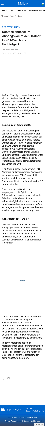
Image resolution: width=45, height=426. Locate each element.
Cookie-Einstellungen (13, 421)
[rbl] (6, 409)
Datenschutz (32, 417)
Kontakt (22, 417)
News (4, 11)
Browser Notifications (32, 421)
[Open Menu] (2, 4)
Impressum (12, 417)
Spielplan (21, 11)
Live (12, 11)
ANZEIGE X (38, 424)
